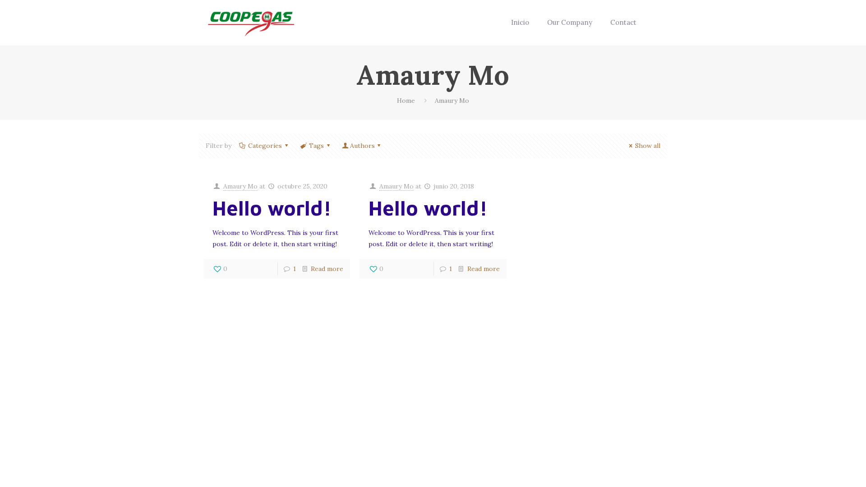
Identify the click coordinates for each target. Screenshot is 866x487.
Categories (265, 146)
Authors (362, 146)
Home (406, 100)
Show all (647, 146)
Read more (327, 269)
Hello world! (272, 208)
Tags (316, 146)
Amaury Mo (240, 186)
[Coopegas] (251, 22)
